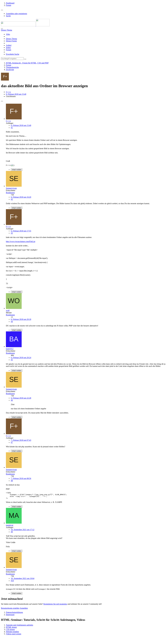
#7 (12, 442)
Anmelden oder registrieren (16, 14)
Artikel (8, 45)
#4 (12, 321)
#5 (12, 360)
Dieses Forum (11, 41)
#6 (12, 400)
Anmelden (24, 608)
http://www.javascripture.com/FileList (20, 241)
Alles (8, 34)
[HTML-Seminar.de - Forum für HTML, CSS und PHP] (25, 26)
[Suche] (2, 28)
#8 (12, 481)
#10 (12, 581)
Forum (8, 50)
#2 (12, 199)
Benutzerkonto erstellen (10, 608)
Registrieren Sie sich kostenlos (55, 604)
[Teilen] (2, 101)
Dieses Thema (11, 39)
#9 (12, 532)
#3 (12, 233)
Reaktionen (10, 193)
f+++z (8, 92)
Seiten (8, 47)
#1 (12, 128)
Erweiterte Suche (12, 54)
